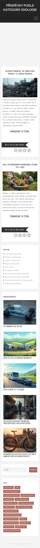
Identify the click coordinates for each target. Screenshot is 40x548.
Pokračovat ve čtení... (20, 131)
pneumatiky (8, 487)
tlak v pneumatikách (11, 491)
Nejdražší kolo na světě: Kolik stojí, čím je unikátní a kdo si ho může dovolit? (19, 455)
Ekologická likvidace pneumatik (17, 277)
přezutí (23, 519)
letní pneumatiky (22, 499)
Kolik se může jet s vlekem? (13, 390)
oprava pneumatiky (11, 523)
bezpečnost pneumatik (12, 515)
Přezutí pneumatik (12, 264)
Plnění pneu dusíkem (13, 283)
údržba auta (25, 523)
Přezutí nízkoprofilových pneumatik (19, 280)
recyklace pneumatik (11, 530)
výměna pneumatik (26, 503)
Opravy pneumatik (12, 260)
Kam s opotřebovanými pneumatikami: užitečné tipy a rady (20, 166)
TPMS (17, 487)
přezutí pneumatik (10, 519)
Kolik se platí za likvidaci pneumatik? (17, 358)
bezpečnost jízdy (10, 503)
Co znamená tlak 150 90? (12, 326)
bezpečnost (8, 499)
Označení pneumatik (13, 254)
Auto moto (9, 267)
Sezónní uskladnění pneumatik (17, 274)
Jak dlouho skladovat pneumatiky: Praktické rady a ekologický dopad (16, 422)
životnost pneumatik (24, 507)
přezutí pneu (9, 507)
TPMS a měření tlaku (13, 257)
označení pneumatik (11, 495)
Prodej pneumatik (12, 270)
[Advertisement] (20, 43)
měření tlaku (20, 527)
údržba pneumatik (10, 511)
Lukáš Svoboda (19, 145)
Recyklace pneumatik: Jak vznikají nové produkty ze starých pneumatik (20, 72)
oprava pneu (8, 527)
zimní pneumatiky (28, 495)
